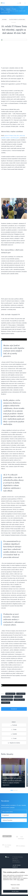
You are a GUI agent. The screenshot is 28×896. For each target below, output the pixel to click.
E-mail (14, 738)
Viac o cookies (20, 879)
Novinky (14, 9)
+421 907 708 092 (16, 865)
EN (20, 3)
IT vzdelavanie (21, 693)
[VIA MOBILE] (21, 846)
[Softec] (7, 838)
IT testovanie (18, 696)
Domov (2, 9)
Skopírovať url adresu (15, 743)
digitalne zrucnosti (7, 696)
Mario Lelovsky (10, 693)
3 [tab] (16, 790)
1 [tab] (11, 790)
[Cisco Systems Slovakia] (7, 846)
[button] (14, 815)
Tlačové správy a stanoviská (17, 19)
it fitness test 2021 (19, 699)
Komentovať (14, 709)
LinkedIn (14, 734)
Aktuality (8, 9)
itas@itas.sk (15, 867)
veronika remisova (7, 699)
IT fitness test (5, 702)
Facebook (14, 725)
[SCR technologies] (21, 838)
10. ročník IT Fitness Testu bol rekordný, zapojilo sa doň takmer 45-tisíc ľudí (13, 11)
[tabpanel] (12, 773)
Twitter (14, 729)
